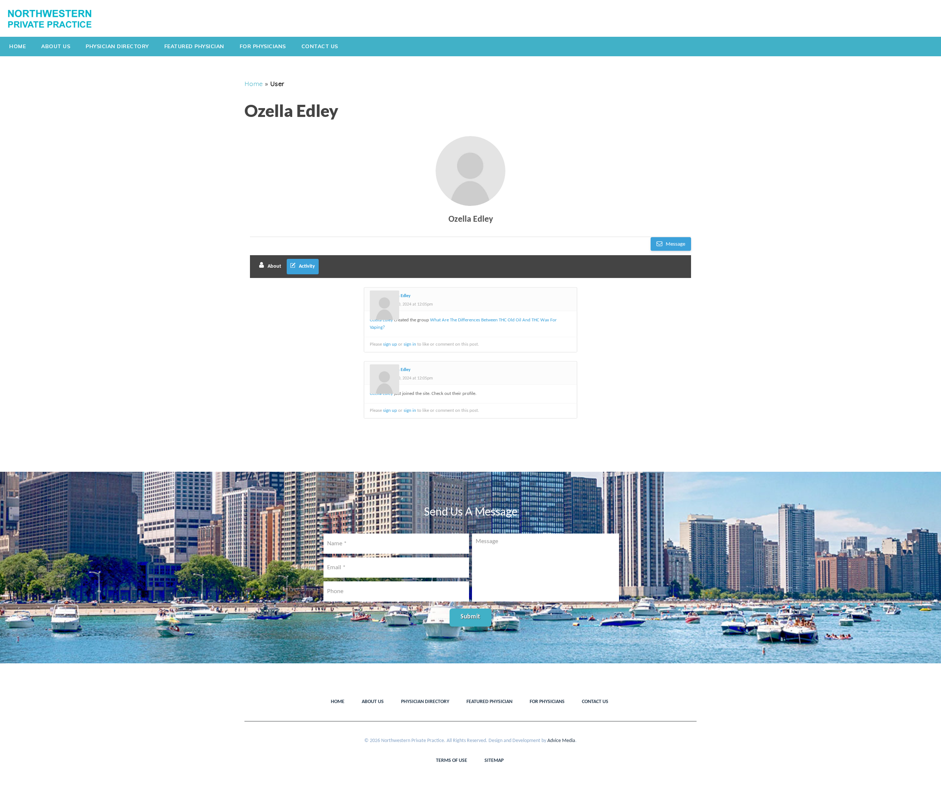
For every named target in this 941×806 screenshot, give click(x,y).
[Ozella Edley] (470, 171)
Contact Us (319, 46)
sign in (410, 344)
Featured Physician (194, 46)
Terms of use (451, 760)
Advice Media (561, 740)
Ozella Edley (470, 219)
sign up (390, 344)
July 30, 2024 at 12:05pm (410, 304)
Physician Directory (117, 46)
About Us (55, 46)
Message (675, 244)
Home (17, 46)
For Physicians (263, 46)
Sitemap (494, 760)
